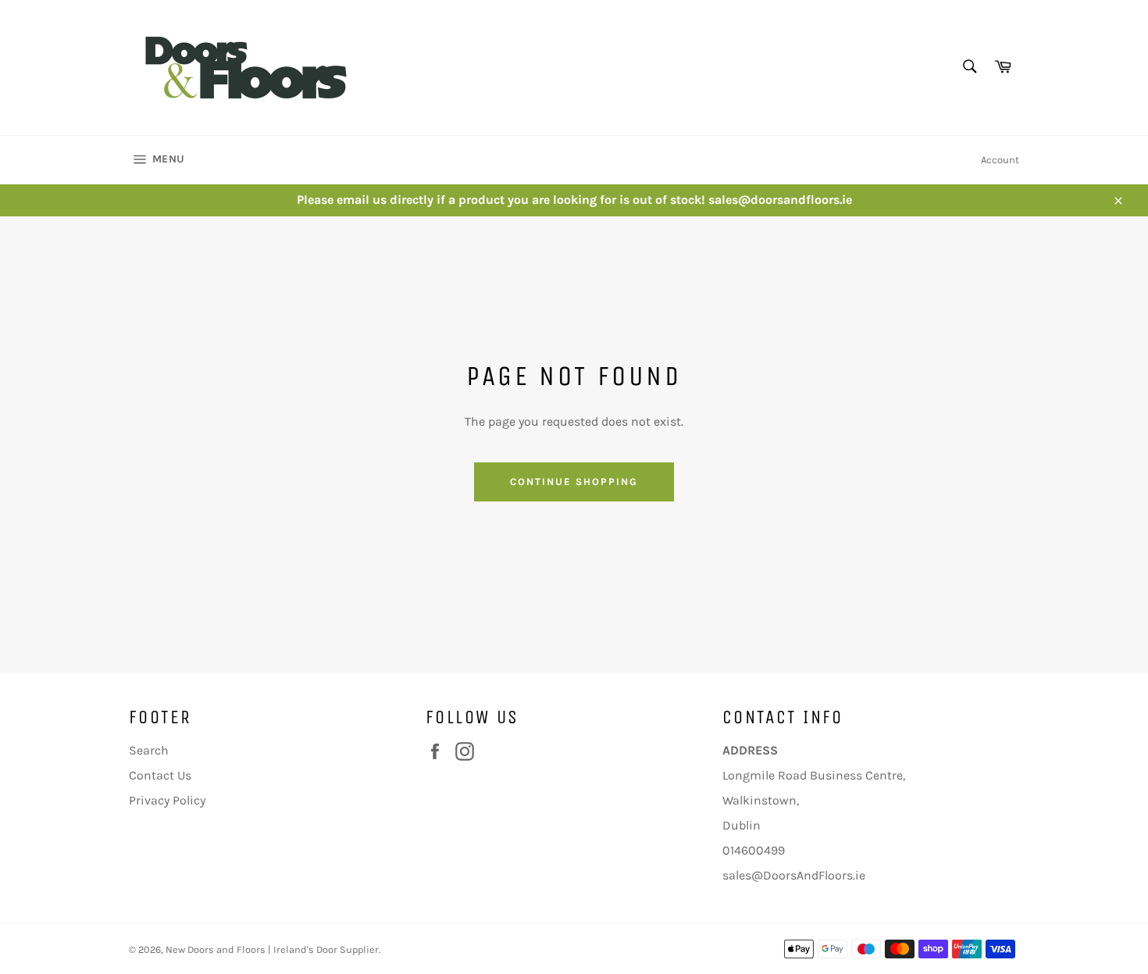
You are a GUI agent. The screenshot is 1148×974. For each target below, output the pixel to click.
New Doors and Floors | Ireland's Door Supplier (272, 949)
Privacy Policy (167, 800)
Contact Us (160, 775)
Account (1000, 160)
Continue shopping (573, 481)
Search (149, 750)
